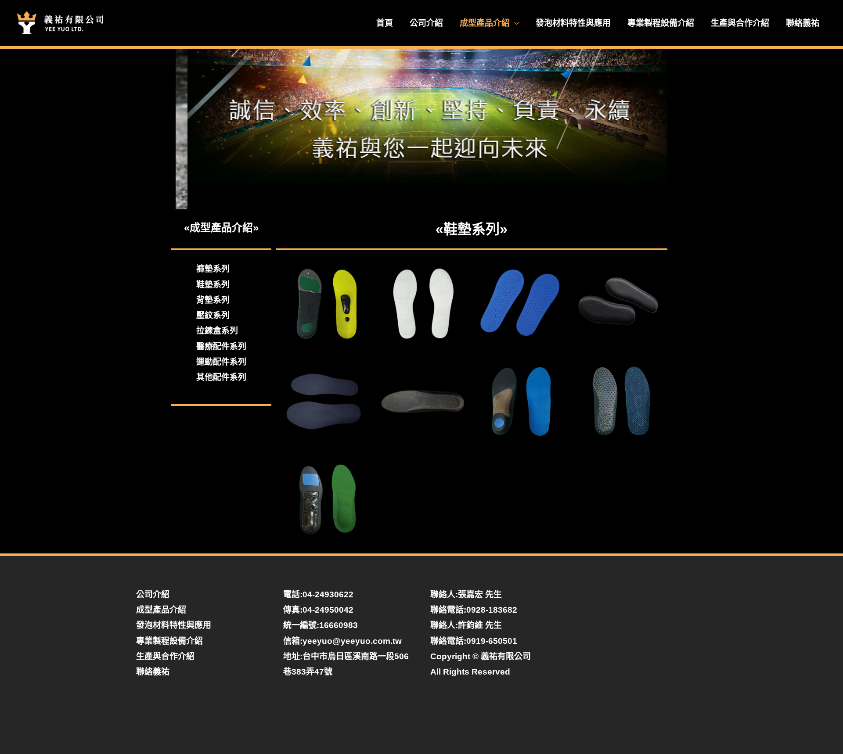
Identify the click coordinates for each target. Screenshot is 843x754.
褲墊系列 (213, 268)
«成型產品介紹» (221, 227)
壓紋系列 (213, 315)
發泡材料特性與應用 (573, 23)
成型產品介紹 (485, 23)
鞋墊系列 (213, 284)
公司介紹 (426, 23)
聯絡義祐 (802, 23)
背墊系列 (213, 300)
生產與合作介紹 (740, 23)
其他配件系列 (221, 377)
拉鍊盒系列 (217, 330)
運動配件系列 (221, 361)
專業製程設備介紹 (660, 23)
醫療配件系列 (221, 346)
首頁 (384, 23)
